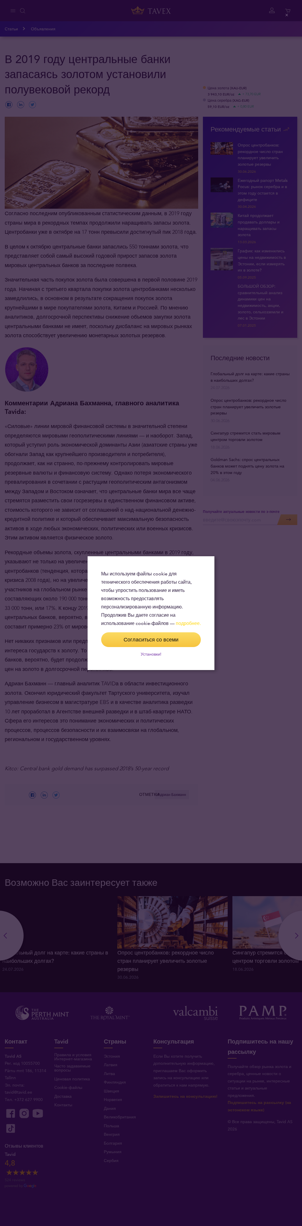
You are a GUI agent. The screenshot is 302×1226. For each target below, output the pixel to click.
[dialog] (151, 613)
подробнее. (188, 623)
